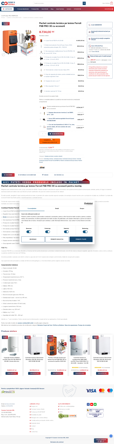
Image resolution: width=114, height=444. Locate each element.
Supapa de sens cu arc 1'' (53, 81)
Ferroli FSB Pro (56, 160)
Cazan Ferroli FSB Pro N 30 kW (54, 40)
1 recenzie (107, 367)
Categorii (8, 9)
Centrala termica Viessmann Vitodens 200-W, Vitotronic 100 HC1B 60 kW (102, 359)
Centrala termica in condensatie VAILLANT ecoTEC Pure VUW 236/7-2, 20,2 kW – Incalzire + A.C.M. (79, 360)
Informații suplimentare (28, 175)
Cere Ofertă (45, 9)
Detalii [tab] (57, 208)
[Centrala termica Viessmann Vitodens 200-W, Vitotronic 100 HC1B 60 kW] (102, 345)
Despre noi (34, 406)
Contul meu (34, 431)
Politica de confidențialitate (67, 406)
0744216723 (77, 9)
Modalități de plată (36, 414)
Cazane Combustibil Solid (14, 17)
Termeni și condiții (65, 409)
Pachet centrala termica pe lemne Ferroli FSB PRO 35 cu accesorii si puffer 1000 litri (57, 359)
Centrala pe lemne (48, 158)
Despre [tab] (82, 208)
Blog (52, 9)
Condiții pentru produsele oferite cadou (42, 420)
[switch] (47, 231)
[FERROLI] (42, 167)
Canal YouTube (60, 9)
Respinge (33, 239)
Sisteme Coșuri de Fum (44, 325)
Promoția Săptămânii (23, 9)
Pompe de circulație (84, 325)
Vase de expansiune (71, 325)
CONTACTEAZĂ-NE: (101, 439)
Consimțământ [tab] (32, 208)
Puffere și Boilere (58, 325)
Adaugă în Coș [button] (12, 373)
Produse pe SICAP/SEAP (38, 412)
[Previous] (1, 354)
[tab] (8, 175)
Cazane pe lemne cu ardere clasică (33, 17)
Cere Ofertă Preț (97, 46)
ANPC (61, 412)
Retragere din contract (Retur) (39, 417)
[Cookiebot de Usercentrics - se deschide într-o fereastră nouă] (85, 203)
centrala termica (58, 158)
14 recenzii (84, 367)
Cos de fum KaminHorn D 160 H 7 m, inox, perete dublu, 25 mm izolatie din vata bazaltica (61, 127)
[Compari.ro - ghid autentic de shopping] (67, 416)
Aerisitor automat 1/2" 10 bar (53, 91)
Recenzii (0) (60, 175)
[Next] (112, 354)
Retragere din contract (57, 442)
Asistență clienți (35, 423)
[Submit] (84, 3)
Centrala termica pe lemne (69, 158)
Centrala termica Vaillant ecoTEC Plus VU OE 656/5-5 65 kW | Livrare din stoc (12, 359)
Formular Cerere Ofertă (37, 409)
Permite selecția (57, 239)
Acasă (3, 17)
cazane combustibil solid (25, 323)
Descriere (9, 175)
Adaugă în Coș (57, 134)
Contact (69, 9)
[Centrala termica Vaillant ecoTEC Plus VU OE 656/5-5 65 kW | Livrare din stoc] (11, 345)
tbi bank (93, 62)
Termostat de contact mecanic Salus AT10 (57, 70)
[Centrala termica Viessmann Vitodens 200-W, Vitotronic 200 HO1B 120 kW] (34, 345)
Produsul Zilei (35, 9)
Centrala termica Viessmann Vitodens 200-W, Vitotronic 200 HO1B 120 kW (34, 359)
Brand (46, 175)
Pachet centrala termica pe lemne (69, 160)
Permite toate (81, 239)
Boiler (5, 217)
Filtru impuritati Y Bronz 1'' (53, 86)
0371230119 (9, 406)
